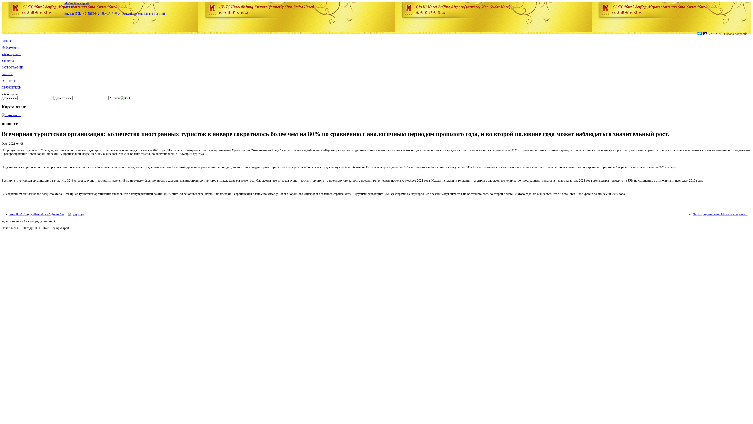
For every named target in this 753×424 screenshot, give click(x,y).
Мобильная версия (76, 3)
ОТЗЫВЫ (8, 80)
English (69, 13)
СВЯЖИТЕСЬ (11, 87)
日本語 (106, 13)
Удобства (8, 60)
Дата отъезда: (63, 98)
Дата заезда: (9, 98)
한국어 (116, 13)
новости (7, 74)
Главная (7, 40)
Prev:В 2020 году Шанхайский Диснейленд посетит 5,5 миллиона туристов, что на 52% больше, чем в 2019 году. (38, 214)
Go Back (77, 214)
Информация (10, 47)
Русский (69, 6)
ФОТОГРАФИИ (12, 67)
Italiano (148, 13)
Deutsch (127, 13)
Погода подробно (736, 34)
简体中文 (81, 13)
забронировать (11, 54)
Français (138, 13)
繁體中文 (94, 13)
